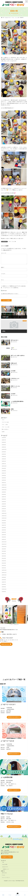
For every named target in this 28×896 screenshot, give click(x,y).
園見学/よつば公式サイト (14, 790)
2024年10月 (4, 466)
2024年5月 (4, 475)
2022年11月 (4, 515)
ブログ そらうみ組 (5, 422)
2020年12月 (4, 570)
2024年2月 (4, 480)
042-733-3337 (7, 638)
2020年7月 (4, 582)
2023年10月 (4, 489)
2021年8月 (4, 551)
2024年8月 (4, 470)
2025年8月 (4, 451)
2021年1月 (4, 567)
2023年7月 (4, 496)
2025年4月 (4, 456)
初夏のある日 (14, 363)
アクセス (3, 875)
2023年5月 (4, 501)
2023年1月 (4, 511)
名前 (2, 267)
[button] (6, 644)
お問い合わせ (4, 872)
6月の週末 (13, 370)
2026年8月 (4, 437)
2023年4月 (4, 503)
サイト (2, 279)
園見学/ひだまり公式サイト (14, 717)
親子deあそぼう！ (15, 340)
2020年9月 (4, 577)
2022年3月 (4, 534)
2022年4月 (4, 532)
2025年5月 (4, 454)
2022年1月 (4, 539)
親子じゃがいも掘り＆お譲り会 (17, 355)
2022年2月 (4, 537)
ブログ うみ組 (5, 424)
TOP (3, 862)
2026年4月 (4, 447)
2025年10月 (4, 449)
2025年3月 (4, 458)
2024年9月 (4, 468)
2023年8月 (4, 494)
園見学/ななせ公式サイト (14, 753)
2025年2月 (4, 461)
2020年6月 (4, 584)
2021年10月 (4, 546)
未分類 (3, 431)
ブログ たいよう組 (12, 241)
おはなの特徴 (4, 864)
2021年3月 (4, 563)
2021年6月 (4, 556)
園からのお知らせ (5, 429)
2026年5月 (4, 444)
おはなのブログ (5, 866)
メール (3, 273)
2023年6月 (4, 499)
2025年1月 (4, 463)
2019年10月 (4, 589)
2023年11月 (4, 487)
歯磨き (12, 409)
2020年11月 (4, 572)
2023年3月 (4, 506)
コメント (3, 253)
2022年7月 (4, 525)
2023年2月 (4, 508)
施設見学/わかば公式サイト (14, 826)
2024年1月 (4, 482)
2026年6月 (4, 442)
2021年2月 (4, 565)
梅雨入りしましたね (15, 386)
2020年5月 (4, 586)
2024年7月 (4, 473)
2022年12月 (4, 513)
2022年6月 (4, 527)
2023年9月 (4, 492)
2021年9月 (4, 548)
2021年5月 (4, 558)
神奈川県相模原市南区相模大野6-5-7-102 (10, 852)
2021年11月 (4, 544)
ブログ (3, 419)
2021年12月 (4, 541)
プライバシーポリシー (6, 877)
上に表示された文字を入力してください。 (10, 293)
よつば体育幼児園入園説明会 (17, 401)
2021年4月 (4, 560)
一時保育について (5, 869)
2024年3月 (4, 477)
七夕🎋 (12, 347)
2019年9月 (4, 591)
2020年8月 (4, 579)
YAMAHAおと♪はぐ (15, 378)
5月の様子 (13, 393)
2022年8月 (4, 522)
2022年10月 (4, 518)
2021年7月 (4, 553)
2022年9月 (4, 520)
